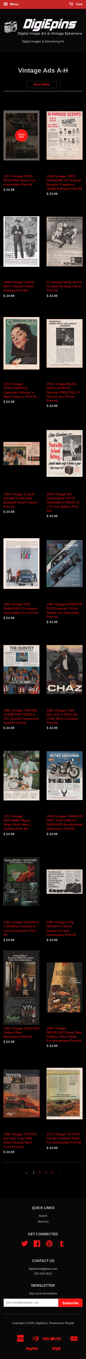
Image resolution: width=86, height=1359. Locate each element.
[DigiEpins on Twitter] (24, 1245)
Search (43, 1215)
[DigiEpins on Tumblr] (61, 1245)
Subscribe (70, 1303)
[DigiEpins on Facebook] (36, 1245)
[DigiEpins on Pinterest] (49, 1245)
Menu (14, 4)
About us (43, 1221)
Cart (79, 4)
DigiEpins (42, 1323)
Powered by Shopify (61, 1323)
